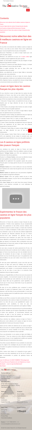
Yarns (18, 400)
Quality (3, 398)
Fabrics (19, 398)
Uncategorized (25, 360)
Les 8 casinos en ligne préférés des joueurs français (12, 28)
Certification (4, 400)
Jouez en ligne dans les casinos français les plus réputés (14, 26)
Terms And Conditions (6, 418)
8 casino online (25, 56)
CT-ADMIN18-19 (18, 360)
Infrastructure (4, 396)
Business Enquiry (5, 414)
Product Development (6, 394)
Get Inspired (4, 409)
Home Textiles (20, 394)
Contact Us (4, 411)
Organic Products (21, 396)
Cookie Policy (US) (5, 402)
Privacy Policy (4, 416)
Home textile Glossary (22, 402)
